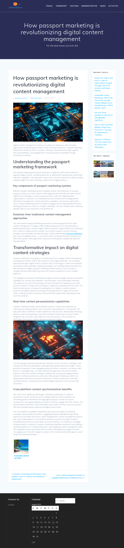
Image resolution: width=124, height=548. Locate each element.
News (103, 6)
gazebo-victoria (21, 98)
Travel (49, 6)
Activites (113, 6)
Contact (11, 505)
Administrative (89, 6)
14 (53, 522)
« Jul (33, 542)
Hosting (74, 6)
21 (53, 527)
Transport (61, 6)
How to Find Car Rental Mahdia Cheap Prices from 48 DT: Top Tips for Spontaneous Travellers (103, 130)
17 (37, 527)
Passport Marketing (74, 233)
